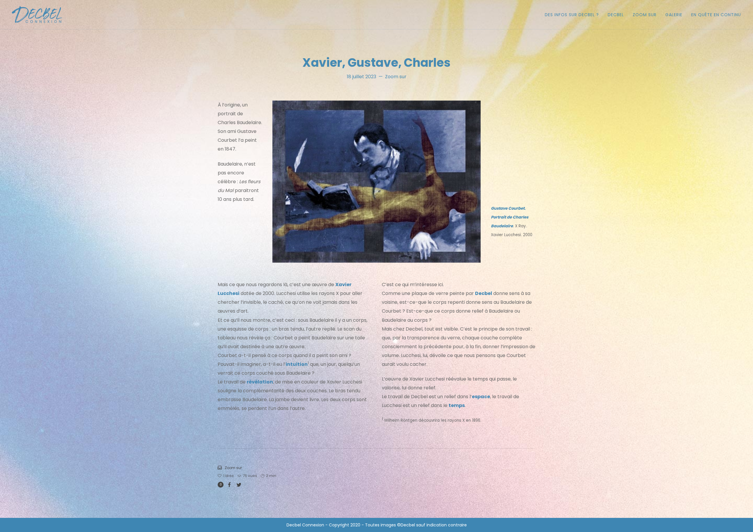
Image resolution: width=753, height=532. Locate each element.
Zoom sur (396, 76)
